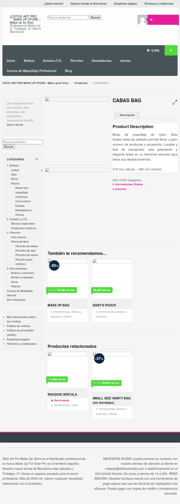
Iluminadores (23, 210)
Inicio (11, 60)
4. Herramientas (123, 184)
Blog (68, 70)
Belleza (29, 60)
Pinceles (76, 60)
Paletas (15, 286)
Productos (81, 83)
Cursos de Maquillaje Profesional (31, 70)
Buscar (95, 17)
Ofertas (67, 316)
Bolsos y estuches (22, 273)
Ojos (14, 174)
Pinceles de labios (26, 246)
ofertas (125, 60)
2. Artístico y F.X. (17, 219)
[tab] (127, 115)
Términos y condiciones (21, 344)
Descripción (127, 115)
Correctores (23, 201)
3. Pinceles (13, 232)
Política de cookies (18, 326)
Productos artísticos (23, 228)
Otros (75, 405)
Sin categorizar (16, 300)
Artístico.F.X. (52, 60)
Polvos (19, 215)
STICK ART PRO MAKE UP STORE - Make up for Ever (35, 83)
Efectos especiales (23, 223)
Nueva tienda (15, 125)
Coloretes (21, 197)
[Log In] (151, 20)
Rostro (15, 183)
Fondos (20, 206)
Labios (15, 170)
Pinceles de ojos (25, 250)
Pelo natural (18, 237)
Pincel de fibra (20, 241)
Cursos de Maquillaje (20, 291)
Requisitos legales (18, 339)
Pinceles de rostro (26, 255)
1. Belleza (13, 165)
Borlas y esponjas (22, 277)
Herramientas (102, 60)
